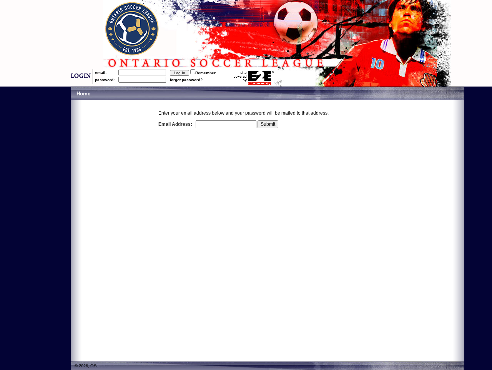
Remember (205, 73)
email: (100, 72)
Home (83, 94)
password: (105, 80)
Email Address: (175, 124)
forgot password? (186, 80)
